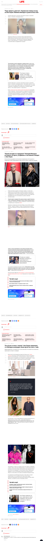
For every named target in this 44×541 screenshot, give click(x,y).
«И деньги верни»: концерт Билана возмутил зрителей (29, 335)
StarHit (20, 202)
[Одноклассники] (18, 129)
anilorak (14, 416)
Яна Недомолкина (11, 107)
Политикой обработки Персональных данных (23, 4)
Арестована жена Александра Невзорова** (30, 147)
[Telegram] (14, 129)
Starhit (9, 226)
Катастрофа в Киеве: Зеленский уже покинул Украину (6, 143)
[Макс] (12, 129)
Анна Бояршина (11, 515)
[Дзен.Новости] (10, 129)
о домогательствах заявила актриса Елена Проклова (20, 89)
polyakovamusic (15, 34)
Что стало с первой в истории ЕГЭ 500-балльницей (30, 143)
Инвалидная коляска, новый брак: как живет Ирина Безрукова (18, 143)
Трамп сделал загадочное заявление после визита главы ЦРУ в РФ (19, 339)
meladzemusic (17, 416)
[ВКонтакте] (16, 129)
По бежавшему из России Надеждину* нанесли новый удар (18, 147)
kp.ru (22, 270)
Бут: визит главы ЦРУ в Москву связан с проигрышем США (7, 147)
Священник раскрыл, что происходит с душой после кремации (6, 339)
